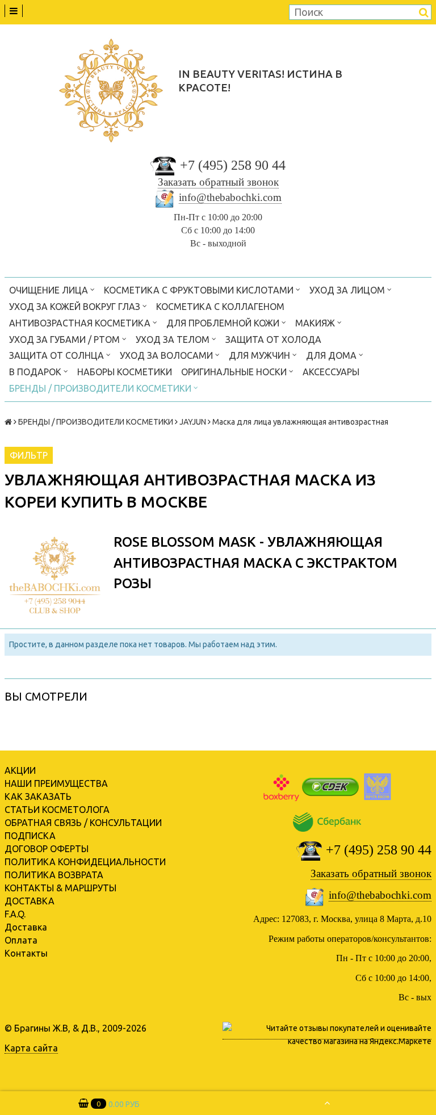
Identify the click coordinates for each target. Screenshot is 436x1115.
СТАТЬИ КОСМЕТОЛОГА (57, 809)
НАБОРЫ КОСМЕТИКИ (124, 372)
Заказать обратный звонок (218, 182)
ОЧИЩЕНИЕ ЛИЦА (49, 290)
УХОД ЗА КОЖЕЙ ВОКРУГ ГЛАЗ (75, 306)
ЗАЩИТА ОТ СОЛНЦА (57, 355)
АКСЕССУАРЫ (331, 372)
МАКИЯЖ (316, 323)
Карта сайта (31, 1048)
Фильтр (29, 455)
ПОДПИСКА (30, 836)
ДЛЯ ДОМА (332, 355)
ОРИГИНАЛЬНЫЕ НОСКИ (235, 372)
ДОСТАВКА (29, 901)
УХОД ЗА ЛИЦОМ (348, 290)
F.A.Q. (15, 914)
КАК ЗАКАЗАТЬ (38, 796)
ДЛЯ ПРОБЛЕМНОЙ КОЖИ (224, 323)
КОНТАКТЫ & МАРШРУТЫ (60, 888)
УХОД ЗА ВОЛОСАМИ (167, 355)
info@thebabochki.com (230, 197)
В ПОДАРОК (36, 372)
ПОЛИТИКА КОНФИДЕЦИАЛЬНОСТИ (85, 862)
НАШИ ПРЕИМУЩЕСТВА (56, 783)
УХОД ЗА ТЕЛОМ (174, 339)
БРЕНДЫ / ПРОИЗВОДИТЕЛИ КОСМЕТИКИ (101, 388)
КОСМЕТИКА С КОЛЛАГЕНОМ (220, 306)
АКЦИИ (20, 770)
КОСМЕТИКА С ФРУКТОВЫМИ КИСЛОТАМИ (200, 290)
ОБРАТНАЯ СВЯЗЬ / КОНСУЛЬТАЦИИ (83, 823)
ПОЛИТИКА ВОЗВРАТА (54, 875)
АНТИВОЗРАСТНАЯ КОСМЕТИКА (81, 323)
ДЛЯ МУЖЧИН (260, 355)
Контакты (26, 953)
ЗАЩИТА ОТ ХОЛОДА (273, 339)
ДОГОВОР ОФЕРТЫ (47, 849)
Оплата (21, 940)
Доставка (26, 927)
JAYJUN (192, 421)
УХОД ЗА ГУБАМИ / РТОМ (65, 339)
